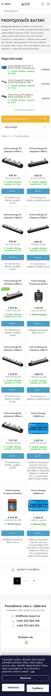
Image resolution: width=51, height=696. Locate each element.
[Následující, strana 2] (25, 580)
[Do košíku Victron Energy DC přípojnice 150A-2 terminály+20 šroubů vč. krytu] (38, 257)
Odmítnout (13, 687)
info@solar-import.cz (28, 616)
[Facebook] (26, 642)
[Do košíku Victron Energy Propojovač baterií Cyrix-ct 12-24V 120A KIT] (12, 533)
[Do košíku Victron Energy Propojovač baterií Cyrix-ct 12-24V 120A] (38, 324)
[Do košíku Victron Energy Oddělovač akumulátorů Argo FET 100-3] (38, 533)
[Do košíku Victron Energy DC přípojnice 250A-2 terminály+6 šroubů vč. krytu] (12, 323)
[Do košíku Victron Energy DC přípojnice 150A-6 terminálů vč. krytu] (12, 257)
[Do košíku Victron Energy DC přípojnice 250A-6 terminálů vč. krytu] (12, 390)
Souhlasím (38, 688)
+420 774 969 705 (27, 625)
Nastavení (25, 678)
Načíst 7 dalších (27, 569)
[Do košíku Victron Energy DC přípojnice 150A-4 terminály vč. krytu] (12, 191)
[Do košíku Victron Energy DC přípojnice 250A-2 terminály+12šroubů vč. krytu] (38, 390)
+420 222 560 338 (27, 621)
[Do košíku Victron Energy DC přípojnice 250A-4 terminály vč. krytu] (12, 456)
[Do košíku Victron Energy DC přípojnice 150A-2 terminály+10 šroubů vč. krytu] (38, 191)
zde (33, 671)
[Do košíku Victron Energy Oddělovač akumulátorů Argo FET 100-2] (38, 456)
